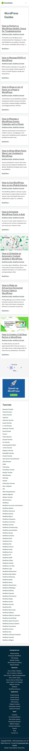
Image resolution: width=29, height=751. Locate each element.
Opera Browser (7, 461)
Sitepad (5, 480)
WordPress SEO (7, 607)
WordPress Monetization (9, 585)
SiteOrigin (5, 478)
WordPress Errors (7, 541)
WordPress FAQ (7, 544)
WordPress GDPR (7, 557)
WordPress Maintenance (9, 571)
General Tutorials (7, 439)
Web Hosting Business (9, 491)
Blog (14, 730)
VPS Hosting (14, 658)
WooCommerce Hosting (14, 662)
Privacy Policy (21, 747)
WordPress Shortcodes (9, 610)
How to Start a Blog (14, 677)
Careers (14, 728)
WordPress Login (7, 568)
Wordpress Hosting (8, 563)
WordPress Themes (8, 629)
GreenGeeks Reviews (14, 721)
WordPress (6, 502)
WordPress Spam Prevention (11, 621)
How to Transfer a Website (14, 673)
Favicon (5, 434)
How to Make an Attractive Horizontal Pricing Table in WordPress (12, 289)
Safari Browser (7, 475)
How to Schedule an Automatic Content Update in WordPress (12, 256)
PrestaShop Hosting (14, 706)
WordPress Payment (8, 593)
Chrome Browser (7, 412)
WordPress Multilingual (9, 588)
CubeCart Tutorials (8, 420)
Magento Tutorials (8, 450)
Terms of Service (13, 747)
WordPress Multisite (8, 590)
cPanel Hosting (14, 699)
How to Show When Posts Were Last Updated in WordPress (14, 153)
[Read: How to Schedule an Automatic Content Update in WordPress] (14, 243)
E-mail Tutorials (7, 426)
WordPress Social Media (9, 618)
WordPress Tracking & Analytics (12, 634)
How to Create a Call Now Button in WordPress (14, 335)
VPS (4, 489)
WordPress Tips (7, 632)
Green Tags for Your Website (14, 682)
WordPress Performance (9, 596)
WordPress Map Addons (9, 574)
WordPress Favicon (8, 546)
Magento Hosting (14, 704)
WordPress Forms (7, 552)
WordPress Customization (10, 530)
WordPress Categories (9, 519)
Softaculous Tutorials (9, 483)
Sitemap (6, 747)
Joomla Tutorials (7, 447)
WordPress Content (8, 524)
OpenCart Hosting (14, 708)
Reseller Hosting (14, 660)
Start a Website (7, 486)
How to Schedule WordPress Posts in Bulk (13, 213)
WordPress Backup (8, 513)
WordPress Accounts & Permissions (13, 505)
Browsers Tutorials (8, 409)
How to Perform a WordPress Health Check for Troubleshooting (14, 28)
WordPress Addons (8, 508)
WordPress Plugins (8, 599)
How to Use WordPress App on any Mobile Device (14, 184)
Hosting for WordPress (14, 655)
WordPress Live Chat (8, 566)
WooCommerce (7, 500)
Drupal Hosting (14, 695)
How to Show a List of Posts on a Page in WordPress (12, 90)
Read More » (5, 49)
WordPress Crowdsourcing (10, 527)
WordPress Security (8, 604)
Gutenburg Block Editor (9, 445)
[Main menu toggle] (26, 3)
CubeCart (5, 417)
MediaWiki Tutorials (8, 453)
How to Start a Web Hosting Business (14, 675)
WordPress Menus (8, 582)
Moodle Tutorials (7, 456)
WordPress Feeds (7, 549)
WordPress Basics (8, 516)
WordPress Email (7, 538)
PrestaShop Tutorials (8, 470)
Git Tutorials (6, 442)
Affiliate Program (14, 724)
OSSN (4, 464)
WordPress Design (8, 533)
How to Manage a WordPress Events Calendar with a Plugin (13, 121)
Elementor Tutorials (8, 428)
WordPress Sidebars (8, 612)
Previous (13, 364)
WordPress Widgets (8, 640)
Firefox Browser (7, 437)
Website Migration (8, 494)
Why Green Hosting (14, 719)
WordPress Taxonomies (9, 626)
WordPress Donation (8, 535)
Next (15, 371)
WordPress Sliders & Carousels (11, 615)
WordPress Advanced (9, 511)
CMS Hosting (14, 702)
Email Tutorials (7, 431)
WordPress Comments (9, 522)
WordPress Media (7, 579)
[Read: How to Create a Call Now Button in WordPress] (14, 324)
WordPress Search (8, 601)
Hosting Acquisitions (14, 726)
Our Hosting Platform (15, 717)
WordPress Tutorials (18, 34)
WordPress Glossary (14, 689)
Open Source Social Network (11, 458)
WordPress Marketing (9, 577)
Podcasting (6, 467)
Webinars (14, 686)
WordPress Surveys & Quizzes (11, 623)
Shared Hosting (14, 653)
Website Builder (14, 665)
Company (14, 715)
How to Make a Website (14, 671)
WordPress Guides (7, 34)
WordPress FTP (7, 555)
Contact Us (14, 733)
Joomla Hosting (14, 697)
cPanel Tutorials (7, 415)
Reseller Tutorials (7, 472)
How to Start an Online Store (14, 680)
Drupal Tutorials (7, 423)
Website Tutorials (7, 497)
